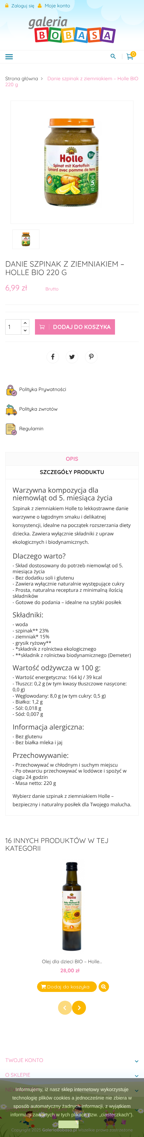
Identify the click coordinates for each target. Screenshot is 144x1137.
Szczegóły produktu (72, 471)
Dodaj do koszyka (81, 326)
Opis (72, 458)
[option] (72, 162)
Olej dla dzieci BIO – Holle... (72, 961)
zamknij (68, 1124)
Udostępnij (52, 357)
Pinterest (91, 357)
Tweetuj (72, 357)
